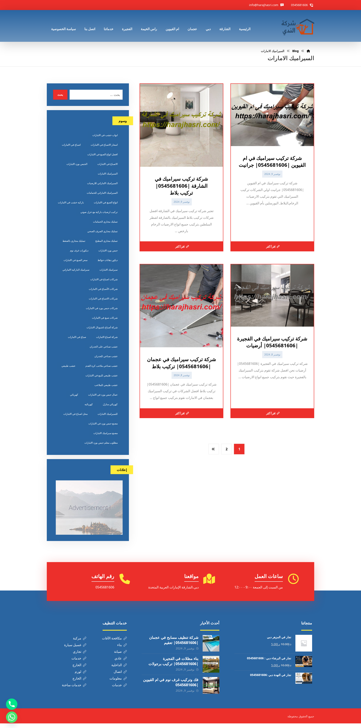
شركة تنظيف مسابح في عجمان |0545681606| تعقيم (173, 640)
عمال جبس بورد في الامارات (103, 394)
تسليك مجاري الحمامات (105, 221)
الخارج (76, 665)
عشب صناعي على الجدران (104, 346)
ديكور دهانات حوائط (108, 260)
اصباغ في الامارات (71, 144)
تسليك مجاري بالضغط (73, 241)
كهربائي (74, 394)
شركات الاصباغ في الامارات (103, 298)
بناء (119, 645)
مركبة (77, 638)
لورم (78, 671)
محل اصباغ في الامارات (75, 414)
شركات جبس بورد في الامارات (102, 308)
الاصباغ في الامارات (107, 164)
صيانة (118, 651)
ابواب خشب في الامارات (105, 135)
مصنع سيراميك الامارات (105, 433)
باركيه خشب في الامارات (71, 202)
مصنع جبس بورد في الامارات (103, 423)
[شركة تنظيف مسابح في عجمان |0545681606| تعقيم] (211, 643)
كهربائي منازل (110, 404)
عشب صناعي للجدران (106, 356)
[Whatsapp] (11, 717)
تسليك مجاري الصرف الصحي (102, 231)
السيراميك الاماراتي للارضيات (102, 183)
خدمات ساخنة (71, 685)
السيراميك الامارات (108, 173)
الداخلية (116, 665)
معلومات (115, 678)
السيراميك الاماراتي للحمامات (102, 193)
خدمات (76, 658)
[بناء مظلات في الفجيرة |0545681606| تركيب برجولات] (211, 664)
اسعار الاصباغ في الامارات (104, 144)
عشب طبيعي (68, 366)
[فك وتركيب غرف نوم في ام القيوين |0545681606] (211, 685)
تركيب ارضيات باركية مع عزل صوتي (99, 212)
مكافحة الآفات (112, 638)
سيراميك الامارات (108, 269)
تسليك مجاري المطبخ (106, 241)
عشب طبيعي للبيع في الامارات (101, 375)
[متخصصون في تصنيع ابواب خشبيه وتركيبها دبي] (297, 25)
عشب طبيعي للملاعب (106, 385)
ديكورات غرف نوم (79, 250)
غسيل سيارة (72, 645)
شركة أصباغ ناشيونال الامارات (102, 327)
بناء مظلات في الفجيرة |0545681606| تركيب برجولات (173, 661)
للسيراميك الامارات (108, 414)
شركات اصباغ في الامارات (104, 279)
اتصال (118, 671)
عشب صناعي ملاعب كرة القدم (101, 366)
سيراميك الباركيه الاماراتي (75, 269)
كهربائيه (89, 404)
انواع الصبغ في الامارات (106, 202)
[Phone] (11, 704)
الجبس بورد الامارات (76, 164)
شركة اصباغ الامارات (107, 337)
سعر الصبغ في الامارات (76, 260)
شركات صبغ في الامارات (105, 317)
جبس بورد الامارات (108, 250)
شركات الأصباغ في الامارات (103, 289)
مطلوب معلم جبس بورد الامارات (101, 442)
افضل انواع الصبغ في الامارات (102, 154)
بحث (60, 95)
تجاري (77, 651)
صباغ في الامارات (77, 337)
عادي (118, 658)
